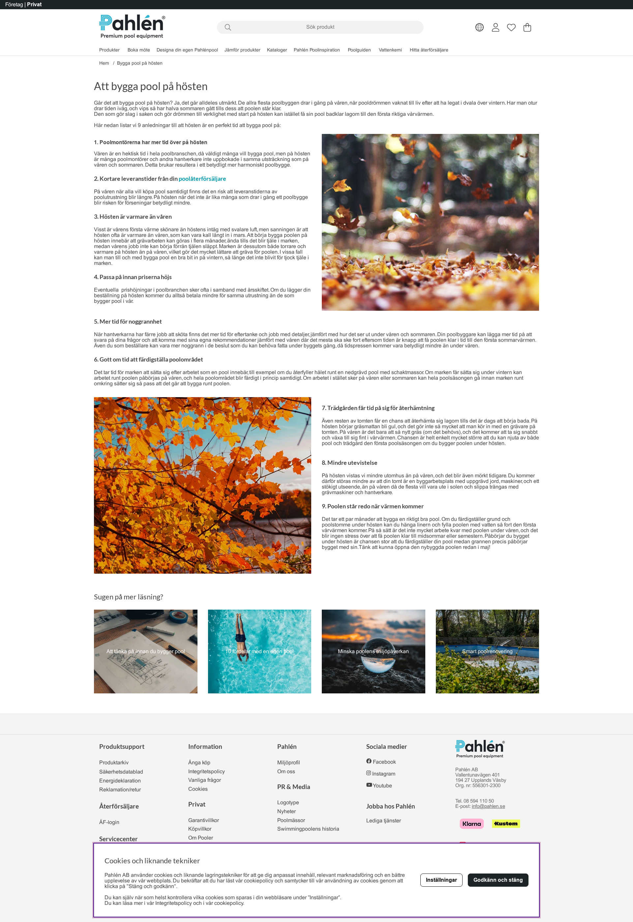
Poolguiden (359, 50)
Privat (34, 4)
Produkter (109, 50)
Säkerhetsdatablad (121, 772)
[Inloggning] (495, 27)
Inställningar (441, 880)
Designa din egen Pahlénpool (187, 50)
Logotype (288, 802)
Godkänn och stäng (498, 880)
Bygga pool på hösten (140, 63)
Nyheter (286, 811)
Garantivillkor (203, 820)
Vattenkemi (390, 50)
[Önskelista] (511, 27)
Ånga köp (199, 762)
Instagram (383, 774)
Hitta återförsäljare (429, 50)
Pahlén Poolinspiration (317, 50)
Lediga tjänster (383, 820)
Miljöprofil (288, 762)
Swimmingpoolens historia (308, 829)
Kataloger (277, 50)
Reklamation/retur (120, 789)
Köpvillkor (199, 829)
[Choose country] (480, 27)
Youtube (382, 785)
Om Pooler (200, 838)
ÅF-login (109, 822)
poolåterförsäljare (202, 178)
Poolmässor (291, 820)
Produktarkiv (114, 762)
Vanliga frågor (204, 780)
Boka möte (139, 50)
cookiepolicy (228, 903)
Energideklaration (120, 781)
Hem (104, 63)
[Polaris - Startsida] (132, 27)
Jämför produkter (242, 50)
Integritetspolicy (206, 771)
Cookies (198, 789)
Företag (14, 4)
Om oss (286, 771)
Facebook (384, 762)
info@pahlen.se (488, 806)
